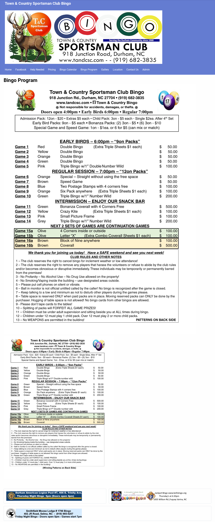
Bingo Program (89, 69)
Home (8, 69)
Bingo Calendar (68, 69)
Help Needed (37, 69)
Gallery (105, 69)
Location (118, 69)
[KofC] (149, 495)
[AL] (44, 495)
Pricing (52, 69)
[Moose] (44, 513)
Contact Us (132, 69)
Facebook (20, 69)
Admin (146, 69)
